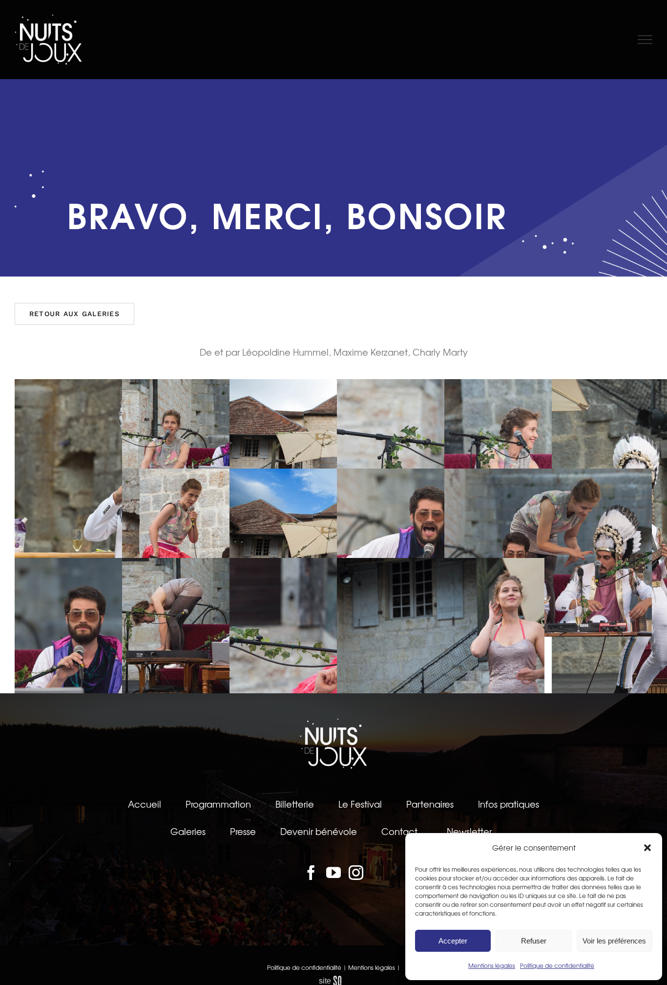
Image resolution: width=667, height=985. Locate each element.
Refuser (533, 941)
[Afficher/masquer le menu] (645, 39)
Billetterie (294, 803)
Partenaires (430, 803)
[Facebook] (311, 872)
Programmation (218, 803)
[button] (647, 848)
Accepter (452, 941)
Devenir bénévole (318, 831)
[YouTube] (333, 872)
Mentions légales (491, 965)
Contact (399, 831)
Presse (243, 831)
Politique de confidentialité (557, 965)
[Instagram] (356, 872)
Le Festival (360, 803)
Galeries (188, 831)
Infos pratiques (508, 803)
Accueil (144, 803)
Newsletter (469, 831)
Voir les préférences (614, 941)
